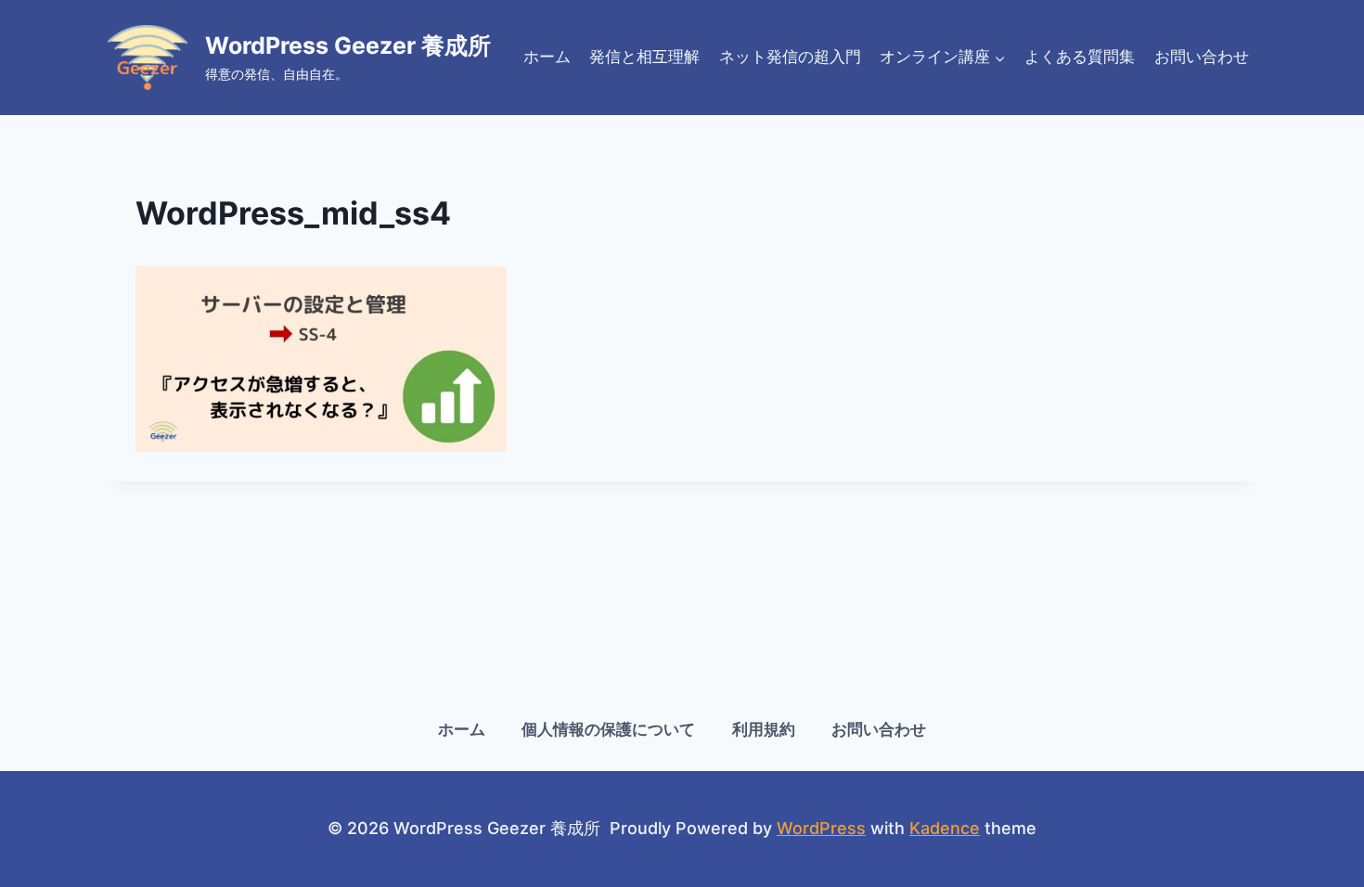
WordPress (821, 828)
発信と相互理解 (644, 56)
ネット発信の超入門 (790, 56)
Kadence (944, 828)
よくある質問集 (1079, 56)
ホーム (547, 56)
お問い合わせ (1201, 56)
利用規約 (763, 729)
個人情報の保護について (608, 729)
